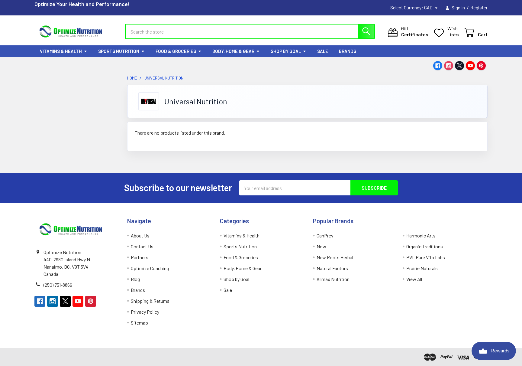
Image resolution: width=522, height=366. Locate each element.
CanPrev (325, 235)
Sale (322, 51)
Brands (347, 51)
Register (479, 7)
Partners (139, 257)
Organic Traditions (424, 246)
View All (414, 279)
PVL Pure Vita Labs (425, 257)
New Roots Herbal (335, 257)
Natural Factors (332, 268)
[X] (459, 65)
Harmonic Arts (421, 235)
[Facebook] (437, 65)
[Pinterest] (481, 65)
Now (321, 246)
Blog (135, 279)
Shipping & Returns (150, 301)
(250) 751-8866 (58, 285)
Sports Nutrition (118, 51)
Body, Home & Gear (233, 51)
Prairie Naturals (422, 268)
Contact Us (142, 246)
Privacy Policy (145, 312)
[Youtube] (470, 65)
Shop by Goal (286, 51)
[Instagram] (448, 65)
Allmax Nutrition (333, 279)
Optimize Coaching (150, 268)
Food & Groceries (176, 51)
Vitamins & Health (61, 51)
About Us (140, 235)
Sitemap (139, 322)
